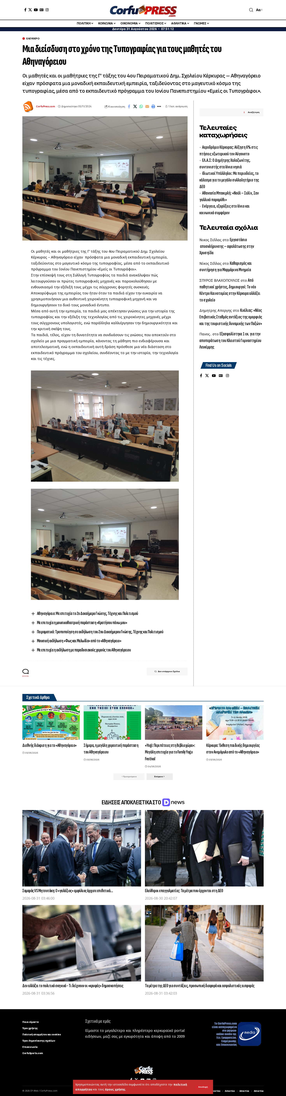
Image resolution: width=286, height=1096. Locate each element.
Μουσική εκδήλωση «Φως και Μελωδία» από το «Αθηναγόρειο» (79, 641)
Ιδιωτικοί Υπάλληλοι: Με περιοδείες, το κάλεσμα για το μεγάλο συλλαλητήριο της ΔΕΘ (229, 180)
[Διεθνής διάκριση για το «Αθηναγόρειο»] (51, 722)
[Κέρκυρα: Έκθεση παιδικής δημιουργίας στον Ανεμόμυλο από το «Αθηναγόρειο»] (235, 722)
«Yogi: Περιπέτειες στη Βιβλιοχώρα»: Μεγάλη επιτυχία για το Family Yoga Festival (170, 752)
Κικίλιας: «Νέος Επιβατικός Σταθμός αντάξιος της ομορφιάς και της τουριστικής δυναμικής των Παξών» (230, 317)
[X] (30, 10)
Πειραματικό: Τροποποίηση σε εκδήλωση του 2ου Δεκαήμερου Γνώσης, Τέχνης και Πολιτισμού (100, 632)
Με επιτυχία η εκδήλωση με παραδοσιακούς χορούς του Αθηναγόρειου (84, 650)
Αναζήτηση (254, 112)
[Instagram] (47, 10)
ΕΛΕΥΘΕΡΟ (32, 38)
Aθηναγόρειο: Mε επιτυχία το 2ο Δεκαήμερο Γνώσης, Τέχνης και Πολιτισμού (87, 613)
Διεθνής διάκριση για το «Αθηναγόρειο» (49, 745)
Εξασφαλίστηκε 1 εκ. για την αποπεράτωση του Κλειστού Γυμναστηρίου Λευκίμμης (230, 340)
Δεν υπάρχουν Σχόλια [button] (169, 671)
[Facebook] (25, 10)
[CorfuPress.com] (143, 10)
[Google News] (42, 10)
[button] (203, 1087)
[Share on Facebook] (129, 106)
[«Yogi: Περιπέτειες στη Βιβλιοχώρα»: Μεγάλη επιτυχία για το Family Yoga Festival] (173, 722)
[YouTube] (36, 10)
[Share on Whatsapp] (141, 106)
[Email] (147, 106)
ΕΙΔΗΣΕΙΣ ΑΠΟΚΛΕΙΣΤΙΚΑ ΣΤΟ (132, 802)
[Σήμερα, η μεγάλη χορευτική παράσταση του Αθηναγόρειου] (112, 722)
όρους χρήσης (115, 1089)
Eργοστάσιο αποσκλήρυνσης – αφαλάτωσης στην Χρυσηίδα (226, 246)
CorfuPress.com (45, 106)
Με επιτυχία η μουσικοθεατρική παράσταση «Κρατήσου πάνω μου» (82, 622)
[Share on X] (135, 106)
